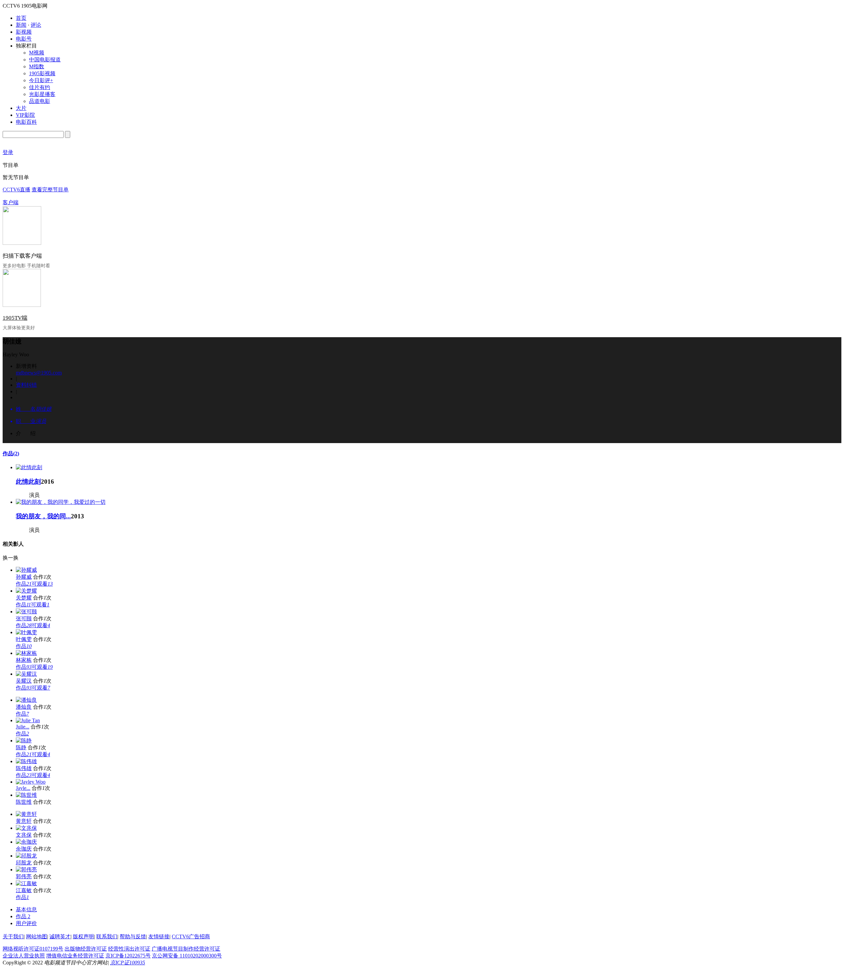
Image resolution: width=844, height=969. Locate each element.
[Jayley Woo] (30, 782)
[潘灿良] (26, 700)
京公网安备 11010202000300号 (187, 955)
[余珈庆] (26, 842)
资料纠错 (26, 385)
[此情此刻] (29, 467)
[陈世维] (26, 795)
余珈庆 (24, 849)
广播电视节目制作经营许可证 (186, 949)
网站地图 (36, 936)
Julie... (22, 726)
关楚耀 (24, 597)
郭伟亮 (24, 876)
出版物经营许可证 (86, 949)
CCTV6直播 (16, 189)
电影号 (24, 39)
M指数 (36, 66)
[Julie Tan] (28, 720)
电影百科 (26, 122)
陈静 (21, 747)
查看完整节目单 (50, 189)
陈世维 (24, 802)
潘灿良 (24, 707)
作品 (11, 453)
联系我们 (106, 936)
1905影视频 (42, 73)
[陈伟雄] (26, 761)
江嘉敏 (24, 890)
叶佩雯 (24, 639)
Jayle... (23, 788)
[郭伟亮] (26, 869)
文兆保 (24, 835)
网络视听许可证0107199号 (33, 949)
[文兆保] (26, 828)
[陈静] (24, 740)
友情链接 (158, 936)
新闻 (21, 25)
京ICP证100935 (127, 962)
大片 (21, 108)
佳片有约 (39, 87)
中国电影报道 (45, 59)
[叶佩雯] (26, 632)
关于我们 (13, 936)
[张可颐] (26, 611)
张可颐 (24, 618)
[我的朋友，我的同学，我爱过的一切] (61, 502)
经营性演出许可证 (129, 949)
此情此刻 (28, 481)
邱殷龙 (24, 862)
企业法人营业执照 (24, 955)
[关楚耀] (26, 591)
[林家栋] (26, 653)
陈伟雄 (24, 768)
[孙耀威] (26, 570)
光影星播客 (42, 94)
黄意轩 (24, 821)
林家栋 (24, 660)
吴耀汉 (24, 681)
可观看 (42, 584)
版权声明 (83, 936)
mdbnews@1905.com (39, 372)
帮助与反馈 (133, 936)
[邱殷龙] (26, 855)
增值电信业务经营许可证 (75, 955)
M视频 (36, 52)
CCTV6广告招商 (191, 936)
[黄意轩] (26, 814)
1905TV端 (15, 318)
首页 (21, 18)
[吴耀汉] (26, 674)
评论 (36, 25)
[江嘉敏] (26, 883)
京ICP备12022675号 (128, 955)
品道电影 (39, 101)
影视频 (24, 32)
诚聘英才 (60, 936)
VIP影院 (25, 115)
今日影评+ (41, 80)
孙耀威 (24, 577)
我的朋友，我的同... (43, 516)
